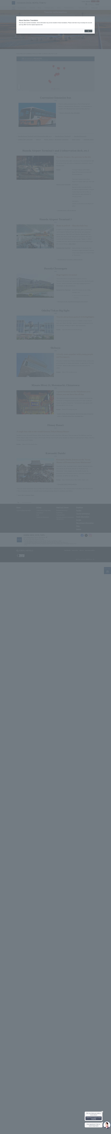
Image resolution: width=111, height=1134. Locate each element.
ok (88, 31)
